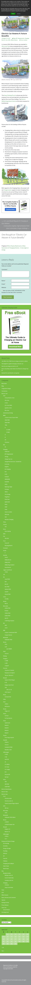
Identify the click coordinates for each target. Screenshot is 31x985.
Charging (27, 38)
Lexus (4, 596)
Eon (6, 471)
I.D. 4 (6, 838)
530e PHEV (7, 422)
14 (3, 939)
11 (19, 936)
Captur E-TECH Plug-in (10, 680)
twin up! (6, 777)
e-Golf (6, 754)
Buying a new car (9, 875)
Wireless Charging (9, 519)
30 (11, 943)
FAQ (2, 871)
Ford (4, 541)
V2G (6, 517)
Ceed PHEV (7, 579)
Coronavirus (4, 391)
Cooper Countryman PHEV (11, 632)
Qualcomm (7, 502)
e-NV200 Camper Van (9, 824)
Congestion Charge (6, 388)
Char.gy (6, 456)
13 (27, 936)
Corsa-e (7, 653)
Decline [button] (18, 13)
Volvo (4, 779)
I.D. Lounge (7, 769)
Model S (7, 728)
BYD (4, 444)
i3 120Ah (8, 429)
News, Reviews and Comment (9, 897)
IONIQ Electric (8, 560)
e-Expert (7, 665)
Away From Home (9, 887)
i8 (5, 437)
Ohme (6, 491)
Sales (4, 699)
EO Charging (8, 469)
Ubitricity (7, 514)
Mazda (4, 601)
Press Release (5, 905)
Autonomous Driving (8, 413)
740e (6, 425)
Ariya (6, 644)
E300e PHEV (7, 615)
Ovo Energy (7, 494)
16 (11, 939)
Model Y (7, 733)
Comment (5, 269)
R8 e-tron (7, 410)
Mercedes (5, 606)
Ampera (7, 742)
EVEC (9, 40)
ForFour (7, 715)
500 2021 (7, 538)
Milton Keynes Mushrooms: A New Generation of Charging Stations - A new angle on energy (15, 248)
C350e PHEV (7, 613)
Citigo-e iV (7, 711)
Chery (4, 522)
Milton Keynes (14, 40)
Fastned (7, 476)
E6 (5, 447)
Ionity (6, 484)
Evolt (6, 474)
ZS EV (6, 628)
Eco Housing (6, 843)
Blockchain (4, 383)
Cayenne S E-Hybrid (9, 670)
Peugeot (5, 658)
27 (27, 941)
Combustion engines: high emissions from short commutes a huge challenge (16, 227)
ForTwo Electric (8, 718)
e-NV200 (7, 822)
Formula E (5, 548)
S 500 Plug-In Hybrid (9, 620)
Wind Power (6, 868)
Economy (5, 846)
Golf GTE (7, 759)
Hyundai (5, 555)
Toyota (4, 735)
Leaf (6, 646)
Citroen (5, 524)
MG (4, 623)
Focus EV (7, 543)
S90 (6, 781)
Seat (4, 702)
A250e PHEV (7, 608)
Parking (5, 656)
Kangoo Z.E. (7, 829)
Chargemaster (8, 190)
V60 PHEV (7, 784)
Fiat (4, 536)
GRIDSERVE (7, 479)
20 (27, 939)
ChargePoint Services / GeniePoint (13, 461)
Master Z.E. (7, 831)
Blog (14, 38)
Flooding (5, 851)
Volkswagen (6, 752)
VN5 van (6, 808)
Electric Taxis (5, 791)
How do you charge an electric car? (10, 366)
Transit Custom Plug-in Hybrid (12, 803)
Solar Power (6, 866)
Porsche (5, 668)
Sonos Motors (6, 909)
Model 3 (7, 725)
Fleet (3, 890)
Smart (4, 713)
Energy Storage (7, 848)
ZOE (6, 687)
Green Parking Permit (10, 95)
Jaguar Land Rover (7, 570)
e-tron (6, 403)
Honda (4, 550)
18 (19, 939)
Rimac (4, 694)
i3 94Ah (8, 432)
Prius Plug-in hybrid (9, 737)
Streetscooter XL (9, 801)
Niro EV (6, 584)
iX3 (5, 439)
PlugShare (7, 497)
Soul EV (6, 591)
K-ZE (6, 682)
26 (23, 941)
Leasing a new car (9, 880)
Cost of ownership (9, 877)
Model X (7, 730)
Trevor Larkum (24, 40)
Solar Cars (4, 907)
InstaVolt (7, 481)
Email (4, 284)
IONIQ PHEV (7, 562)
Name (4, 280)
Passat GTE (7, 774)
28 (3, 943)
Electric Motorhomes (7, 789)
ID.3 (5, 772)
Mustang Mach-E (8, 545)
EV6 (5, 581)
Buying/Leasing (6, 873)
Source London (8, 512)
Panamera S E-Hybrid (10, 673)
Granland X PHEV (8, 747)
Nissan (4, 642)
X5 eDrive (7, 442)
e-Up (6, 757)
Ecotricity (7, 464)
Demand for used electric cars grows (10, 373)
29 (7, 943)
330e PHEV (7, 420)
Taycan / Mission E (9, 675)
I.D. (5, 762)
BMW (4, 415)
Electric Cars (5, 40)
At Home (7, 885)
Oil (3, 856)
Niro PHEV (7, 586)
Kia (4, 577)
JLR (4, 574)
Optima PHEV (8, 589)
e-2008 (6, 660)
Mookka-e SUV (8, 749)
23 (11, 941)
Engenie (7, 466)
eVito (6, 812)
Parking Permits (5, 902)
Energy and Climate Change (8, 841)
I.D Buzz (6, 836)
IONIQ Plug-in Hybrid (9, 565)
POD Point (7, 499)
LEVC (4, 806)
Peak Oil (5, 858)
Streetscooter (8, 798)
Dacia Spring (8, 531)
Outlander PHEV (8, 639)
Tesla (4, 720)
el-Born (6, 704)
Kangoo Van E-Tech (9, 685)
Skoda (4, 709)
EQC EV (6, 618)
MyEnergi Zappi (8, 486)
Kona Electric (8, 567)
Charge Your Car (8, 459)
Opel (4, 651)
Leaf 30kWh (9, 649)
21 (3, 941)
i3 (5, 427)
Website (4, 287)
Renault (5, 678)
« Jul (3, 947)
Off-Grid (5, 853)
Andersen (7, 451)
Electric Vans (5, 794)
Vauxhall (5, 740)
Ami (6, 526)
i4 (5, 434)
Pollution (5, 861)
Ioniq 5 (6, 557)
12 (23, 936)
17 (15, 939)
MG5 (6, 625)
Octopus (7, 489)
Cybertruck (7, 723)
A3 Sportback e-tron (9, 397)
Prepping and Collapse (8, 863)
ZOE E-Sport (8, 692)
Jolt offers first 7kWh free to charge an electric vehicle (15, 361)
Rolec (6, 504)
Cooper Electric (8, 635)
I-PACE (6, 572)
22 (7, 941)
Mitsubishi (5, 637)
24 (15, 941)
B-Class (6, 610)
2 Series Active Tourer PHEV (11, 417)
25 (19, 941)
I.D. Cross (7, 767)
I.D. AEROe (7, 764)
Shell (6, 507)
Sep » (3, 951)
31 (15, 943)
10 (15, 936)
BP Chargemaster (20, 38)
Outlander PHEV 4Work (10, 817)
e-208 (6, 663)
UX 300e (7, 599)
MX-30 (6, 603)
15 (7, 939)
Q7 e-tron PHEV (8, 405)
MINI (4, 630)
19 (23, 939)
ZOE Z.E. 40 (9, 689)
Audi (4, 395)
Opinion (3, 900)
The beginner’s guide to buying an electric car (12, 363)
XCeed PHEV (7, 594)
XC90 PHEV (7, 786)
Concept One (8, 696)
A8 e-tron (7, 400)
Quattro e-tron (8, 408)
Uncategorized (5, 912)
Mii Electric (7, 706)
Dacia (4, 529)
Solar (6, 509)
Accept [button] (13, 13)
